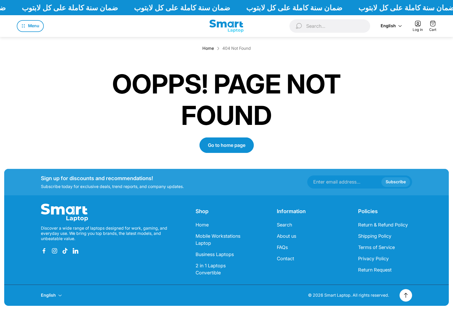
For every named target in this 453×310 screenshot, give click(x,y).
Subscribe (396, 181)
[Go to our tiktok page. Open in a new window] (65, 251)
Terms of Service (376, 247)
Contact (285, 258)
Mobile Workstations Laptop (218, 239)
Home (208, 48)
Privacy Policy (373, 258)
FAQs (282, 247)
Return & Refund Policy (383, 225)
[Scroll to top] (406, 295)
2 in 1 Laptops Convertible (211, 269)
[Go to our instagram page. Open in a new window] (54, 251)
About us (286, 236)
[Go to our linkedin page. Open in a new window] (75, 251)
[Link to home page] (64, 213)
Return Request (375, 270)
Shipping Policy (374, 236)
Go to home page (226, 145)
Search (284, 225)
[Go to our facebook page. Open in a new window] (44, 251)
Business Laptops (215, 254)
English (388, 25)
